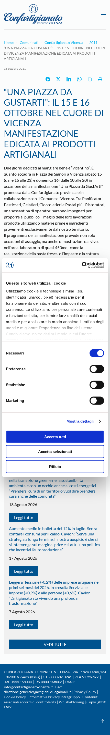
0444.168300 (21, 682)
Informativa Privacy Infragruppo (54, 697)
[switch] (97, 369)
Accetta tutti (55, 436)
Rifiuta (55, 466)
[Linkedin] (68, 79)
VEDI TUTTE (55, 644)
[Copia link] (89, 79)
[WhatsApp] (79, 79)
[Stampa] (100, 79)
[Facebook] (47, 79)
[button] (103, 14)
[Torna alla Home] (33, 14)
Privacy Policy (84, 692)
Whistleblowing (71, 702)
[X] (58, 79)
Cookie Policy (15, 697)
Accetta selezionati (55, 451)
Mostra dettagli (80, 421)
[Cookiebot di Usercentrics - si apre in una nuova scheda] (81, 265)
